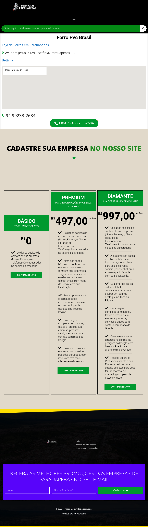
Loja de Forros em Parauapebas (25, 45)
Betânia (7, 60)
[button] (74, 18)
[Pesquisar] (143, 28)
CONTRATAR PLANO (26, 275)
